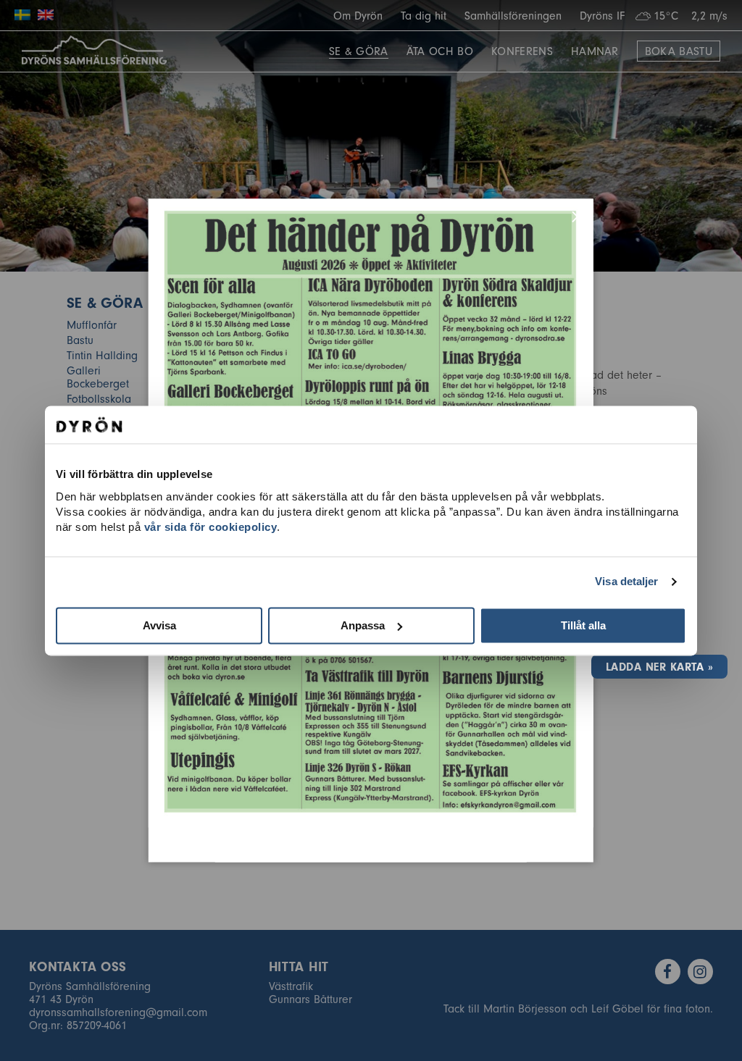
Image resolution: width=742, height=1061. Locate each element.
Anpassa (363, 625)
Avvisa (159, 625)
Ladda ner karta (655, 667)
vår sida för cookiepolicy (211, 527)
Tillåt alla (583, 625)
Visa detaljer (626, 581)
